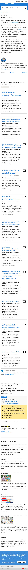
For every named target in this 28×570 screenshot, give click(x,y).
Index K (6, 11)
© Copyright (24, 72)
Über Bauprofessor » (6, 69)
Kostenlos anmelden (19, 1)
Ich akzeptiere (21, 562)
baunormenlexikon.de (8, 374)
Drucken (12, 72)
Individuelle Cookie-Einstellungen (8, 562)
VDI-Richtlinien (14, 87)
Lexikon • (3, 11)
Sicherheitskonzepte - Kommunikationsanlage (12, 402)
